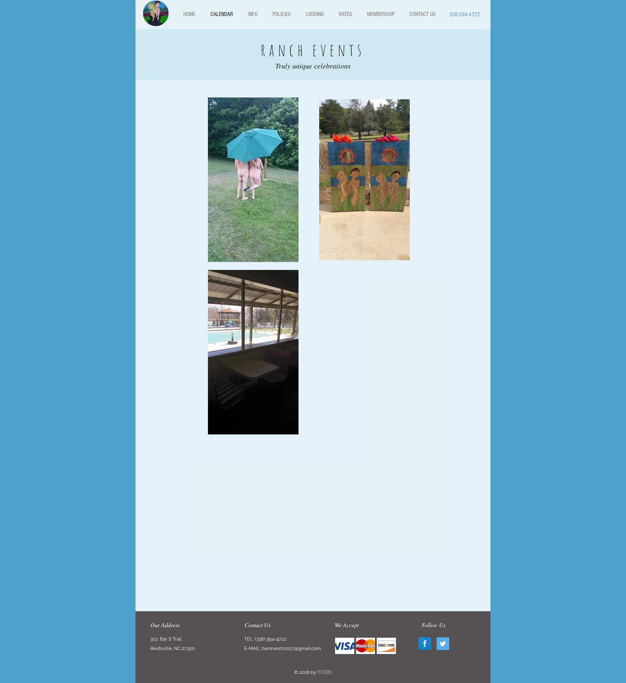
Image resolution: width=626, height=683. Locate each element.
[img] (344, 646)
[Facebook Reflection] (424, 643)
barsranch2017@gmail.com (291, 648)
